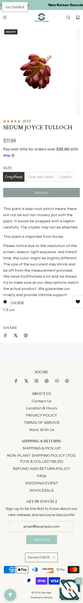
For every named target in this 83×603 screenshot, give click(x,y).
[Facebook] (16, 381)
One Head (14, 177)
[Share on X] (15, 336)
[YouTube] (57, 381)
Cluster (65, 177)
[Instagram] (36, 381)
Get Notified (15, 7)
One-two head (40, 177)
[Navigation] (4, 17)
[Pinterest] (46, 381)
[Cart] (77, 17)
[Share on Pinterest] (25, 336)
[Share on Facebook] (5, 336)
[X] (26, 381)
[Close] (78, 580)
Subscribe (42, 540)
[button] (70, 590)
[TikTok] (67, 381)
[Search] (68, 17)
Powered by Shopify (42, 597)
